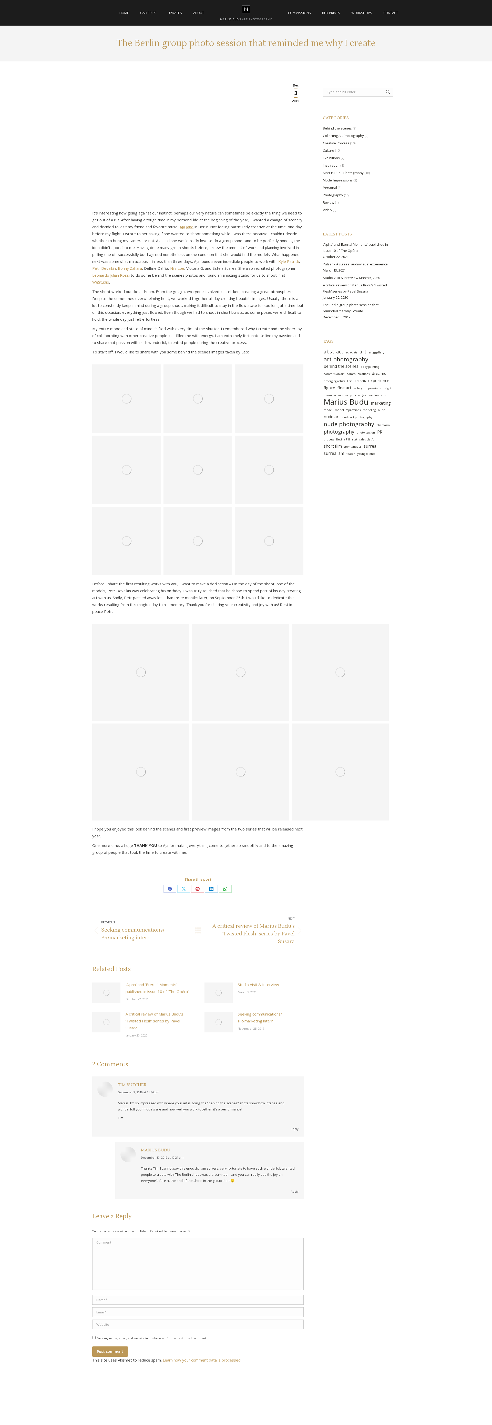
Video (327, 210)
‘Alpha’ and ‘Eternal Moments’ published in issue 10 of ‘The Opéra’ (157, 988)
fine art (344, 388)
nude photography (349, 424)
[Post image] (106, 993)
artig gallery (376, 352)
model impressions (348, 410)
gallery (358, 388)
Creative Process (336, 143)
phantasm (383, 425)
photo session (366, 432)
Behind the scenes (337, 128)
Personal (330, 187)
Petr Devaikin (104, 268)
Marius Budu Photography (343, 172)
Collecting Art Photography (343, 135)
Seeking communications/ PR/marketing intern (260, 1017)
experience (378, 380)
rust (354, 439)
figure (329, 388)
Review (328, 202)
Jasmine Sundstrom (375, 395)
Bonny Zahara (130, 268)
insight (387, 388)
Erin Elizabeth (356, 381)
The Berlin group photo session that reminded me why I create (350, 308)
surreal (370, 446)
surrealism (334, 453)
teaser (350, 454)
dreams (379, 373)
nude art (332, 416)
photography (339, 432)
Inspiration (331, 165)
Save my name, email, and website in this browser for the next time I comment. (152, 1338)
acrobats (351, 352)
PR (379, 432)
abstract (333, 352)
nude (381, 410)
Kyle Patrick (288, 261)
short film (333, 446)
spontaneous (352, 446)
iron (357, 395)
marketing (381, 403)
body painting (370, 367)
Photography (333, 195)
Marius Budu (155, 1150)
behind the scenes (341, 366)
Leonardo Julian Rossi (111, 275)
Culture (328, 150)
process (329, 439)
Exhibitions (331, 158)
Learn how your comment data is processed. (202, 1360)
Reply (295, 1129)
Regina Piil (343, 439)
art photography (346, 359)
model (328, 410)
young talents (366, 454)
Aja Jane (186, 226)
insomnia (330, 395)
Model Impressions (338, 180)
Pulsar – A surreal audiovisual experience (355, 264)
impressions (373, 388)
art (363, 352)
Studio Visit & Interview (258, 984)
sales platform (369, 439)
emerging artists (334, 381)
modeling (369, 410)
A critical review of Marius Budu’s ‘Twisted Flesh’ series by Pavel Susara (154, 1020)
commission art (334, 374)
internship (345, 395)
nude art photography (357, 417)
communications (358, 374)
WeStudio (100, 282)
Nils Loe (177, 268)
